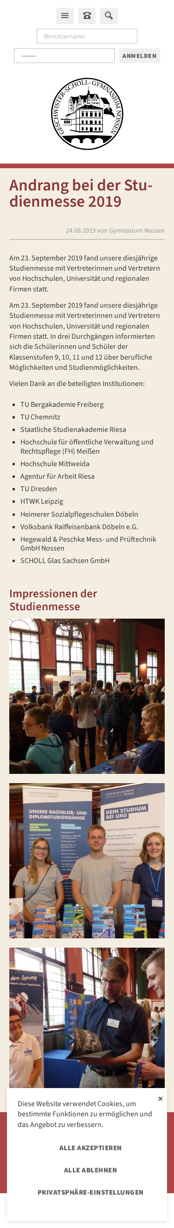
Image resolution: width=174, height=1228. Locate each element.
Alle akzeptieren (90, 1148)
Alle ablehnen (90, 1170)
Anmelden (139, 55)
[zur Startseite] (87, 115)
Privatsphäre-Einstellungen (91, 1192)
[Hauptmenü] (65, 16)
